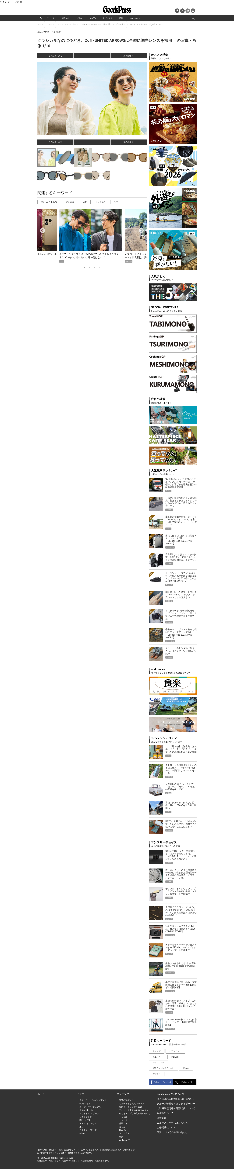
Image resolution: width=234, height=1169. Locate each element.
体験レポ (65, 18)
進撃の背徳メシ (126, 1100)
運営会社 (161, 1118)
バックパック (158, 1062)
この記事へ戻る (55, 56)
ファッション (85, 1117)
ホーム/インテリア (88, 1123)
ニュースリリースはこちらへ (172, 1122)
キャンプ (156, 1051)
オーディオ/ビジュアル (90, 1107)
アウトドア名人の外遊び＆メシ (133, 1110)
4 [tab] (99, 267)
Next (140, 229)
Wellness (70, 202)
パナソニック (175, 1051)
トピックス (107, 18)
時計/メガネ (85, 1120)
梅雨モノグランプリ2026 (130, 1107)
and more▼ (135, 18)
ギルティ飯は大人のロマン (131, 1103)
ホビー (82, 1127)
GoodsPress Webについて (171, 1094)
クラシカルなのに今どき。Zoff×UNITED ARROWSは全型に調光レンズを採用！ (91, 24)
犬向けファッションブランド (92, 1100)
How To (92, 18)
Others (82, 1133)
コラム (79, 18)
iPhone (186, 1068)
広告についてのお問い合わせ (172, 1132)
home (40, 18)
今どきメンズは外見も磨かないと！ (135, 1113)
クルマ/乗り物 (86, 1110)
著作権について (165, 1113)
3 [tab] (94, 267)
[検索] (193, 18)
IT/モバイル (84, 1103)
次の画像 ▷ (129, 56)
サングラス (100, 202)
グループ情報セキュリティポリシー (176, 1103)
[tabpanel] (92, 236)
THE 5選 (123, 1117)
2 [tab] (89, 267)
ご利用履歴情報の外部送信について (176, 1108)
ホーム (40, 24)
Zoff (85, 202)
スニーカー (157, 1057)
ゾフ (116, 202)
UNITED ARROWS (49, 202)
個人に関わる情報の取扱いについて (176, 1098)
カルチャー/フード (88, 1130)
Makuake (175, 1057)
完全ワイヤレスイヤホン (163, 1068)
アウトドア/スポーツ (89, 1113)
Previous (41, 229)
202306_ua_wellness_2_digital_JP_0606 (146, 24)
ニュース (51, 18)
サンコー (156, 1074)
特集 (121, 18)
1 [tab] (84, 267)
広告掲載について (166, 1127)
